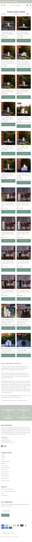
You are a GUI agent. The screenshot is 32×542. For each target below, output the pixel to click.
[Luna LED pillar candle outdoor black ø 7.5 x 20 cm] (8, 282)
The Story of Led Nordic (7, 489)
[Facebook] (2, 446)
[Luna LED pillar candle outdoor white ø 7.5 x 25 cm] (24, 224)
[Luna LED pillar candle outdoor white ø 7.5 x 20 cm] (8, 224)
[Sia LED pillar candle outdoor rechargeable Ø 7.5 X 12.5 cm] (24, 23)
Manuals (3, 463)
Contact (3, 455)
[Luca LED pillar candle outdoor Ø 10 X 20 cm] (8, 109)
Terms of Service (5, 476)
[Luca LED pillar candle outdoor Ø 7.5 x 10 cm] (8, 138)
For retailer (4, 495)
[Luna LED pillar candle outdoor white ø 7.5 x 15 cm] (24, 194)
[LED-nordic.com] (16, 5)
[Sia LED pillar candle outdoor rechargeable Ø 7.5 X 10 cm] (8, 23)
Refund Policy (4, 474)
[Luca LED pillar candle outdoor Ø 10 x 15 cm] (24, 82)
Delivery (3, 457)
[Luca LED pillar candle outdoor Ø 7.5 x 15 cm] (24, 138)
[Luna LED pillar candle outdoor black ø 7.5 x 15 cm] (24, 253)
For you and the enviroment (8, 491)
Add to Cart (8, 40)
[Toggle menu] (1, 5)
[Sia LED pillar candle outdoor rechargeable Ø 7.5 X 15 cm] (8, 52)
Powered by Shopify (14, 536)
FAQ (2, 459)
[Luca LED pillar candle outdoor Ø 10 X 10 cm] (8, 82)
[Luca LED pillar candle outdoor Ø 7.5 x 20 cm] (8, 165)
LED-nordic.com (7, 536)
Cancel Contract (5, 480)
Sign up (5, 515)
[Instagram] (5, 446)
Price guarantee (5, 467)
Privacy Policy (4, 465)
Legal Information (5, 461)
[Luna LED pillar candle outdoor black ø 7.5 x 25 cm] (24, 282)
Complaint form (5, 471)
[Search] (5, 5)
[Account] (27, 5)
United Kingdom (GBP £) (8, 533)
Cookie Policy (4, 478)
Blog (2, 493)
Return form (4, 469)
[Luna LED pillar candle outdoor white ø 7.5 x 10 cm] (8, 194)
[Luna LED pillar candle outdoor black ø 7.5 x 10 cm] (8, 253)
